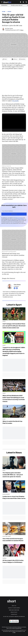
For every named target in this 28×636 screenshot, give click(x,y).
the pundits (15, 101)
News (22, 30)
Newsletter (23, 59)
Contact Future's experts (14, 607)
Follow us (15, 59)
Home (3, 11)
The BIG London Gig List (16, 5)
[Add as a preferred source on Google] (14, 621)
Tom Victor (10, 28)
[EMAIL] (17, 288)
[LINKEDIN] (15, 288)
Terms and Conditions (14, 610)
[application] (14, 122)
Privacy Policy (14, 612)
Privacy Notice (21, 219)
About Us (14, 605)
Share (5, 59)
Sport (9, 11)
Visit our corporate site (16, 628)
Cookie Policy (14, 614)
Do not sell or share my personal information (14, 616)
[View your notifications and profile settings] (20, 2)
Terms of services (19, 217)
